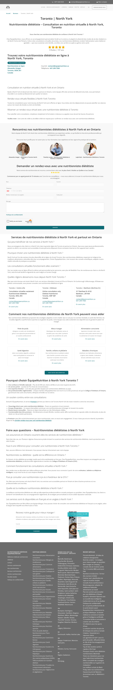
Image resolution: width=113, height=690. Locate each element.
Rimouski (75, 579)
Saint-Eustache (71, 586)
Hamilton (69, 613)
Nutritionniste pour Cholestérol (43, 569)
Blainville (61, 559)
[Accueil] (8, 7)
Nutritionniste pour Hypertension (44, 596)
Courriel (58, 182)
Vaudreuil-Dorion (63, 602)
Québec (60, 579)
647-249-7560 (55, 68)
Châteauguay (62, 563)
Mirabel (75, 570)
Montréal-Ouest (70, 575)
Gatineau (76, 566)
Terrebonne (62, 600)
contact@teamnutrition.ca (85, 299)
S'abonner (36, 531)
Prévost (76, 577)
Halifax (68, 634)
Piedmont (61, 577)
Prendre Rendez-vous (99, 7)
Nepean (60, 618)
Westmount (69, 605)
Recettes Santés (12, 577)
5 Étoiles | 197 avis (56, 50)
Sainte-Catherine (71, 593)
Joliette (65, 568)
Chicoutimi (70, 563)
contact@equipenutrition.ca (80, 2)
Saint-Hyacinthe (63, 589)
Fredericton (67, 640)
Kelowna (60, 649)
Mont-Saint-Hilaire (73, 573)
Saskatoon (66, 655)
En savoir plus (13, 307)
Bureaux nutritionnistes (15, 571)
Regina (60, 655)
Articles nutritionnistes (14, 574)
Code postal (59, 195)
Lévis (74, 568)
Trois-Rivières (70, 600)
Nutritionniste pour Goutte (42, 590)
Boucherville (62, 561)
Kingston (76, 613)
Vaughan (61, 622)
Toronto (67, 620)
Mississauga (74, 615)
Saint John (61, 643)
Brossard (70, 561)
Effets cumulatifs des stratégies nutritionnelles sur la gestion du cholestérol (93, 663)
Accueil (43, 7)
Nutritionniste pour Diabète (42, 576)
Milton (67, 615)
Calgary (60, 628)
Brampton (61, 611)
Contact (10, 562)
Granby (60, 568)
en (88, 7)
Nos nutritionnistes (13, 568)
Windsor (74, 622)
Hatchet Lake (75, 634)
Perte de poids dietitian (40, 631)
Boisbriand (68, 559)
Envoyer (55, 227)
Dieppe (60, 640)
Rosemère (61, 582)
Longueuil (61, 570)
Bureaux (71, 7)
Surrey (66, 649)
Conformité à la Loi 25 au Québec (94, 601)
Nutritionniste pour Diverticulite (43, 578)
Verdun (72, 602)
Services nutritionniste (53, 7)
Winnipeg (61, 661)
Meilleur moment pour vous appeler (15, 195)
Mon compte (102, 2)
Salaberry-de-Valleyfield (65, 595)
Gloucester (61, 613)
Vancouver (72, 649)
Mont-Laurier (62, 573)
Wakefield (61, 605)
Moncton (75, 640)
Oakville (66, 618)
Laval (70, 568)
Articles (82, 7)
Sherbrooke (70, 598)
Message (8, 201)
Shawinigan (61, 598)
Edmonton (67, 628)
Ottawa (72, 618)
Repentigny (67, 579)
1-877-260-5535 (59, 2)
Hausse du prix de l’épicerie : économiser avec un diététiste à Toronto (93, 674)
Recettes (77, 7)
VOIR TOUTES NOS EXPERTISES (56, 372)
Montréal (61, 575)
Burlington (68, 611)
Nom (7, 182)
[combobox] (8, 191)
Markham (61, 615)
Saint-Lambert (69, 591)
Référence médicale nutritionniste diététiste (18, 558)
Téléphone (8, 188)
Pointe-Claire (69, 577)
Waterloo (67, 622)
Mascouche (69, 570)
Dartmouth (61, 634)
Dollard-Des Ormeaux (65, 566)
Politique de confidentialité (14, 215)
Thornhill (61, 620)
